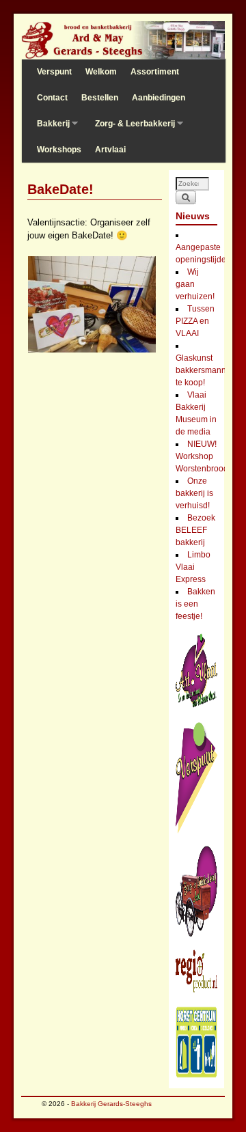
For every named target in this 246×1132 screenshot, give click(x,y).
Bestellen (99, 97)
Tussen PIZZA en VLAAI (195, 321)
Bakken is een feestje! (195, 604)
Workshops (59, 149)
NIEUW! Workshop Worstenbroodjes (207, 456)
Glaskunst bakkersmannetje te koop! (208, 370)
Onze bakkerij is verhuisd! (194, 493)
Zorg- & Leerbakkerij (131, 128)
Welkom (101, 72)
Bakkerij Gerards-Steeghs (111, 1103)
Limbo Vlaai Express (193, 567)
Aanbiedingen (158, 97)
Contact (52, 97)
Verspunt (54, 72)
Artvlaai (110, 149)
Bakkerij (50, 128)
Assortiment (155, 72)
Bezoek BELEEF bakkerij (195, 530)
